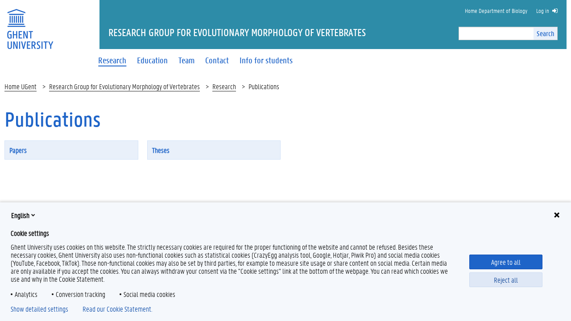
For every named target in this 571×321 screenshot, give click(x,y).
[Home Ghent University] (29, 23)
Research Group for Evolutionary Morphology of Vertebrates (124, 86)
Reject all (506, 279)
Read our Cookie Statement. (117, 309)
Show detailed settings (39, 309)
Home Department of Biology (496, 10)
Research (224, 86)
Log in (542, 10)
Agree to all (506, 262)
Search (545, 33)
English (20, 215)
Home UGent (20, 86)
